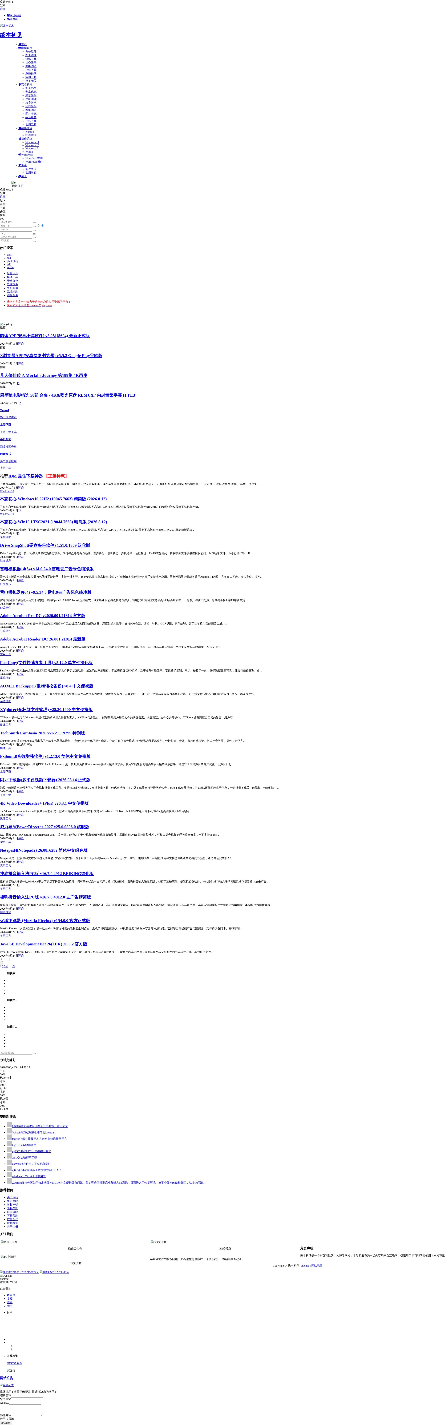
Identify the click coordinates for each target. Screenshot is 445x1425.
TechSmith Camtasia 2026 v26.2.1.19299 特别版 (42, 733)
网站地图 (316, 1265)
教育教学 (31, 102)
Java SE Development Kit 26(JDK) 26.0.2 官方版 (43, 944)
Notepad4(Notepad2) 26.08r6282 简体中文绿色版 (44, 850)
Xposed (29, 131)
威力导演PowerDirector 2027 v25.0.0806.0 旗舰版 (44, 827)
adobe (10, 267)
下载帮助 (12, 1215)
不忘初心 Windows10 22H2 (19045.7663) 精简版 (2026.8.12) (53, 499)
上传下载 (31, 69)
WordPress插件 (34, 161)
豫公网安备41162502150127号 (21, 1272)
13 (19, 510)
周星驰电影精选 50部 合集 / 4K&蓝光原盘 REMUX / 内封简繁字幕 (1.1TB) (68, 395)
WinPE (29, 151)
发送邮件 (5, 1423)
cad (9, 257)
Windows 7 (31, 148)
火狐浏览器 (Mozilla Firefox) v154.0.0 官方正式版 (45, 920)
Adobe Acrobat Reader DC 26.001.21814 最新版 (43, 639)
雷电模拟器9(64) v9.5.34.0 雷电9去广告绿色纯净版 (45, 592)
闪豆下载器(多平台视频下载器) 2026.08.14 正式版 (45, 780)
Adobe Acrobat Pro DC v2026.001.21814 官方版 (42, 615)
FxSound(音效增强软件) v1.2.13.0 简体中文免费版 (45, 756)
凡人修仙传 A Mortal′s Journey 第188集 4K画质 (43, 375)
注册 (3, 8)
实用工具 (31, 77)
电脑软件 (12, 284)
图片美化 (31, 113)
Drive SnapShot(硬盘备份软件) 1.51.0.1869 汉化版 (45, 545)
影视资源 (31, 169)
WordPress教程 (34, 158)
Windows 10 (32, 145)
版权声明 (12, 1204)
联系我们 (12, 1222)
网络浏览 (31, 66)
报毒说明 (12, 1212)
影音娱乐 (31, 95)
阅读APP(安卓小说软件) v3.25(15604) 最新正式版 (45, 335)
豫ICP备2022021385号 (55, 1272)
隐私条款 (12, 1208)
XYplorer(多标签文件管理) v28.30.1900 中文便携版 (46, 709)
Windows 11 (32, 142)
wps (9, 254)
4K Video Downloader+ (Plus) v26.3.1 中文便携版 (44, 803)
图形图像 (31, 55)
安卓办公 (31, 88)
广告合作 (12, 1219)
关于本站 (12, 1197)
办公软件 (31, 51)
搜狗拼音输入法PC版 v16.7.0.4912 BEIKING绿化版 (47, 873)
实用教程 (31, 172)
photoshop (12, 261)
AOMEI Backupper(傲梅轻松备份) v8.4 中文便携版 (46, 686)
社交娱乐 (31, 62)
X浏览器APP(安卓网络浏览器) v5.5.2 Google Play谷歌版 (51, 355)
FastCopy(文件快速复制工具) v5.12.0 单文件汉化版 (46, 662)
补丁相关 (31, 80)
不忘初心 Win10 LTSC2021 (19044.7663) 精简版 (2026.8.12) (53, 522)
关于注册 (12, 1226)
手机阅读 (31, 99)
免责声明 (12, 1201)
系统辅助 (31, 73)
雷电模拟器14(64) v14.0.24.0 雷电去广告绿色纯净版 (47, 569)
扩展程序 (31, 135)
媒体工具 (31, 58)
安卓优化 (31, 91)
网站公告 (6, 1378)
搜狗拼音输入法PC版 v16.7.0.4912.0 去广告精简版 (45, 897)
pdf (9, 264)
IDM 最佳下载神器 (38, 476)
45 (13, 966)
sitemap (305, 1265)
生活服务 (31, 117)
